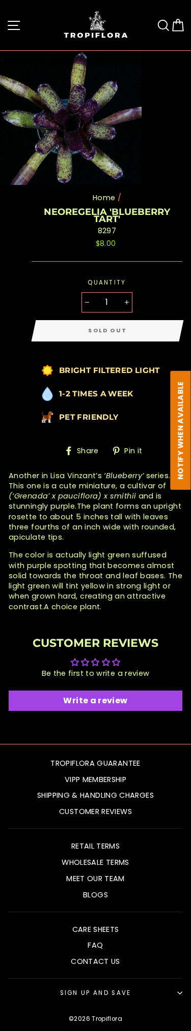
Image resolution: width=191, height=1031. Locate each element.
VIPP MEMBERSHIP (95, 779)
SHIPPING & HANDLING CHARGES (95, 795)
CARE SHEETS (95, 929)
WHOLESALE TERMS (95, 862)
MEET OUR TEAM (95, 878)
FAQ (95, 945)
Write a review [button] (95, 700)
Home (104, 198)
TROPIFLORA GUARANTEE (95, 763)
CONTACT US (95, 961)
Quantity (107, 282)
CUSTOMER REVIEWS (95, 811)
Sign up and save (95, 993)
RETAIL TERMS (95, 846)
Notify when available (181, 430)
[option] (72, 118)
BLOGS (95, 895)
